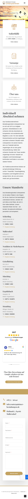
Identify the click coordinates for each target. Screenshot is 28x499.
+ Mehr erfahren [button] (14, 41)
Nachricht (8, 452)
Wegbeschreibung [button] (10, 227)
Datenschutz (14, 493)
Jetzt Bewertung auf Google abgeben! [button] (14, 381)
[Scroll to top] (25, 496)
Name (7, 423)
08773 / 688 (8, 254)
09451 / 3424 (9, 224)
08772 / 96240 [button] (12, 400)
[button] (24, 3)
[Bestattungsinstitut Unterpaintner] (11, 3)
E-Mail (7, 445)
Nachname (8, 430)
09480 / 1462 (9, 284)
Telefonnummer (9, 437)
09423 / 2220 (9, 269)
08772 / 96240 (9, 239)
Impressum (23, 491)
